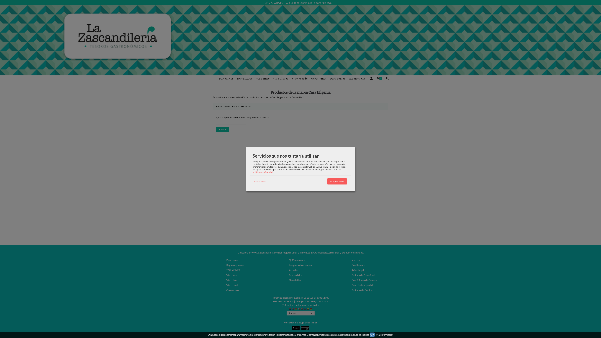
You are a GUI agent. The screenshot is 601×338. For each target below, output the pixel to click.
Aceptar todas (337, 181)
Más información (384, 334)
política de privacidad (263, 172)
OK (372, 334)
